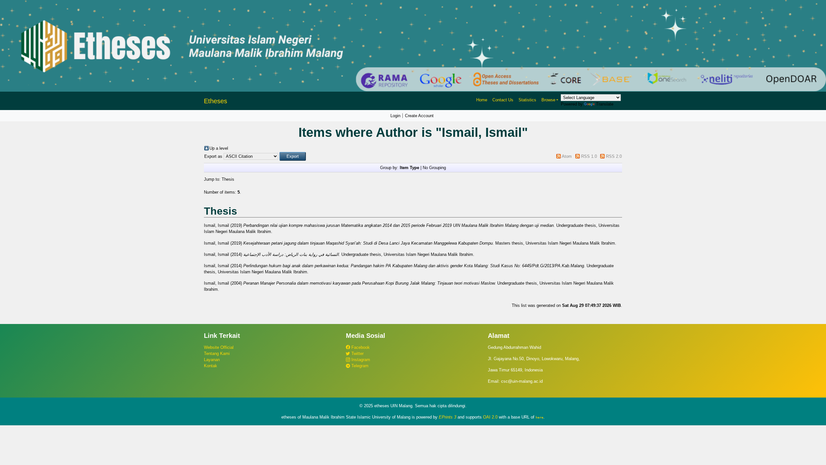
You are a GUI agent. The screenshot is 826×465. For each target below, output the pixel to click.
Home (481, 99)
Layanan (212, 359)
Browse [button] (548, 99)
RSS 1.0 (589, 156)
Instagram (360, 359)
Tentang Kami (217, 353)
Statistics (527, 99)
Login (395, 115)
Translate (604, 104)
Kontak (210, 365)
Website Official (219, 347)
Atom (567, 156)
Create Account (419, 115)
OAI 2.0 (490, 417)
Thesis (228, 179)
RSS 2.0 (614, 156)
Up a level (218, 148)
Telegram (359, 365)
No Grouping (434, 167)
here (539, 417)
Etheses (215, 101)
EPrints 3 (447, 417)
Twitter (357, 353)
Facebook (360, 347)
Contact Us (502, 99)
